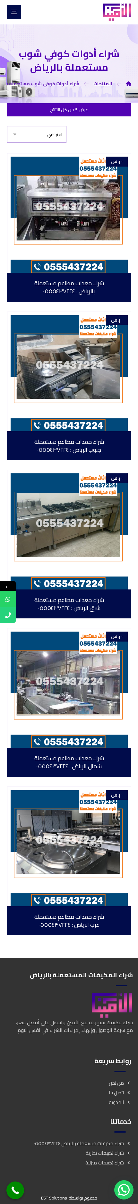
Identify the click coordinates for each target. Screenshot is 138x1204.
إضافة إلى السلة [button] (65, 267)
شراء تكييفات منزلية (104, 1162)
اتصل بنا (116, 1092)
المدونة (116, 1102)
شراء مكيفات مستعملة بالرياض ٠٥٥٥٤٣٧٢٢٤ (79, 1143)
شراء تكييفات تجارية (105, 1153)
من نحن (116, 1083)
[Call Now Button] (15, 1190)
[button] (124, 1189)
